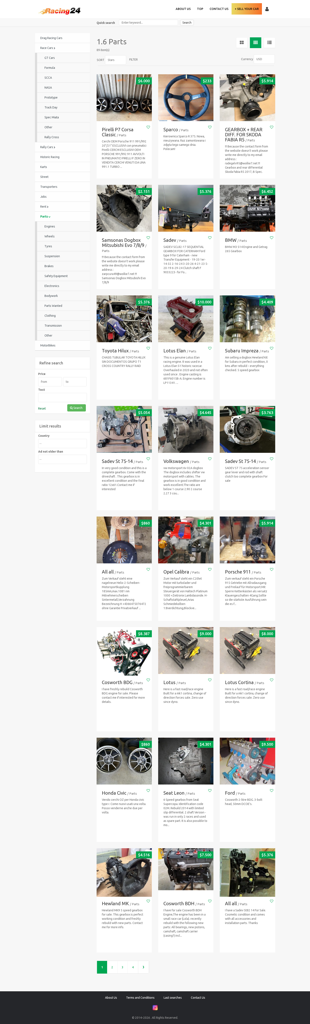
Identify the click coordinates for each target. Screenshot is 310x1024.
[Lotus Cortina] (247, 650)
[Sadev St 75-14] (124, 429)
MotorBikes (47, 345)
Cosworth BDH (178, 903)
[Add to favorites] (148, 127)
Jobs (43, 196)
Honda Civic (114, 792)
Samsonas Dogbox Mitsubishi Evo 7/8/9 (123, 242)
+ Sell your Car (247, 9)
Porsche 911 (238, 571)
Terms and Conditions (140, 997)
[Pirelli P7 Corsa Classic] (124, 97)
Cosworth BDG (117, 682)
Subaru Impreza (242, 350)
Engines (49, 226)
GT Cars (49, 58)
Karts (43, 167)
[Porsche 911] (247, 540)
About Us (183, 9)
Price (42, 374)
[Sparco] (185, 97)
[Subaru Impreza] (247, 318)
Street (44, 177)
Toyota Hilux (115, 350)
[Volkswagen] (185, 429)
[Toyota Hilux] (124, 318)
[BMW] (247, 208)
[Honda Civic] (124, 761)
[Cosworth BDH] (185, 869)
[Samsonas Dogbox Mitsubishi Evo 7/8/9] (124, 208)
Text (41, 389)
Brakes (49, 266)
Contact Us (219, 9)
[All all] (124, 540)
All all (108, 571)
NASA (48, 87)
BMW (230, 240)
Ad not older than (50, 451)
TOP (200, 9)
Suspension (52, 256)
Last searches (173, 997)
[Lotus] (185, 650)
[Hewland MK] (124, 876)
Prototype (51, 97)
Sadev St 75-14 (117, 461)
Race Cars (47, 48)
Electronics (51, 286)
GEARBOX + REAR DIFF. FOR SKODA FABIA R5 (243, 134)
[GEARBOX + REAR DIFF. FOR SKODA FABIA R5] (247, 97)
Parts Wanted (53, 305)
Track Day (50, 107)
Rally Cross (51, 137)
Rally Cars (47, 147)
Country (44, 435)
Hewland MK (115, 903)
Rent (43, 206)
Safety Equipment (56, 276)
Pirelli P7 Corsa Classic (117, 132)
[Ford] (247, 761)
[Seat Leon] (185, 761)
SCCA (48, 77)
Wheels (49, 236)
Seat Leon (174, 792)
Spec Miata (51, 117)
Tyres (48, 246)
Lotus (169, 682)
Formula (49, 67)
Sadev (169, 240)
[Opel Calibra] (185, 540)
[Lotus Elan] (185, 318)
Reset (42, 408)
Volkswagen (176, 461)
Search (186, 22)
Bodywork (51, 296)
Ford (230, 792)
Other (48, 127)
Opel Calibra (176, 571)
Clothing (50, 315)
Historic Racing (49, 157)
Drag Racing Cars (51, 38)
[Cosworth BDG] (124, 654)
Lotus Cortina (239, 682)
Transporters (48, 186)
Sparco (170, 129)
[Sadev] (185, 208)
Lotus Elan (174, 350)
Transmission (53, 325)
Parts (44, 216)
